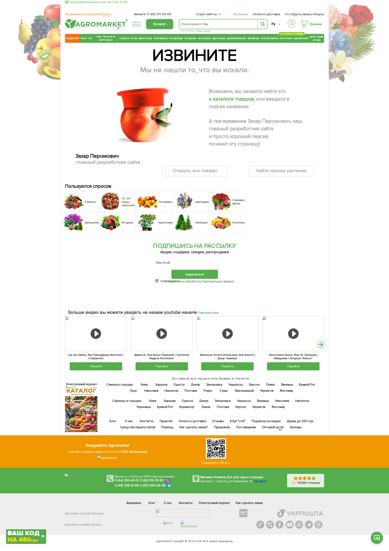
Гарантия (166, 421)
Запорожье (214, 385)
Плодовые (176, 38)
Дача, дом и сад (317, 38)
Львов (270, 385)
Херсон (254, 385)
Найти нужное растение (281, 171)
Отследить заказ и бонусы (304, 14)
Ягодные (190, 38)
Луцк (133, 391)
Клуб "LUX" (238, 421)
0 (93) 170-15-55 (152, 480)
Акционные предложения (88, 14)
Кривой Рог (307, 385)
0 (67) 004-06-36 (153, 485)
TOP (90, 38)
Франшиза (240, 14)
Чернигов (267, 391)
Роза (199, 30)
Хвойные (254, 38)
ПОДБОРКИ (72, 38)
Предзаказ (222, 427)
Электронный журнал (214, 503)
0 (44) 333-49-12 (127, 480)
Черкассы (236, 385)
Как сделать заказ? (194, 427)
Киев (144, 385)
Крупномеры (269, 38)
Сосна (206, 30)
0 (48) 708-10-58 (127, 485)
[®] (95, 28)
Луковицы (160, 38)
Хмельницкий (244, 391)
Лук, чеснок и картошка (105, 38)
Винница (287, 385)
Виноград (145, 38)
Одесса (179, 385)
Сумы (224, 391)
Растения (286, 38)
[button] (320, 344)
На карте (260, 481)
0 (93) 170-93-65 (159, 14)
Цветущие (219, 38)
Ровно (208, 391)
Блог (113, 421)
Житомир (286, 391)
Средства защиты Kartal (137, 427)
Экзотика (204, 38)
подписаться (194, 274)
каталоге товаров (233, 99)
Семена (124, 38)
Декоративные (236, 38)
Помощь (167, 427)
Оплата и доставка (266, 14)
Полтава (191, 391)
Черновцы (143, 407)
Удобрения (301, 38)
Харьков (161, 385)
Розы (134, 38)
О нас (129, 421)
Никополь (172, 391)
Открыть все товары (195, 171)
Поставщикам (246, 427)
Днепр (195, 385)
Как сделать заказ (249, 503)
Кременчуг (187, 407)
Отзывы (218, 421)
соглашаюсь (171, 281)
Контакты (147, 421)
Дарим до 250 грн (300, 421)
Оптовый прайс (273, 427)
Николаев (151, 391)
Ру (273, 24)
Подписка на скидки (266, 421)
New (83, 38)
